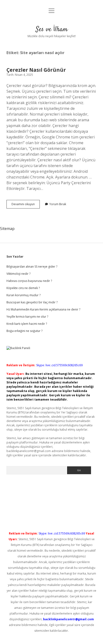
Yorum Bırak (57, 204)
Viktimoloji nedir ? (18, 274)
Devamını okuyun (25, 205)
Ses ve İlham (52, 29)
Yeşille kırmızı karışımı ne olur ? (27, 317)
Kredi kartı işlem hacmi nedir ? (26, 324)
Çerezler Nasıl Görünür (36, 69)
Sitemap (7, 228)
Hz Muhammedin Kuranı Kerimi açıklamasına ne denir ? (43, 309)
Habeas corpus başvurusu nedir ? (29, 281)
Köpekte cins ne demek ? (23, 288)
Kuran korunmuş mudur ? (23, 295)
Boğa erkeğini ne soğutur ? (24, 331)
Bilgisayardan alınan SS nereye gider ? (31, 267)
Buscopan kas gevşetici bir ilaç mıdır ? (31, 302)
